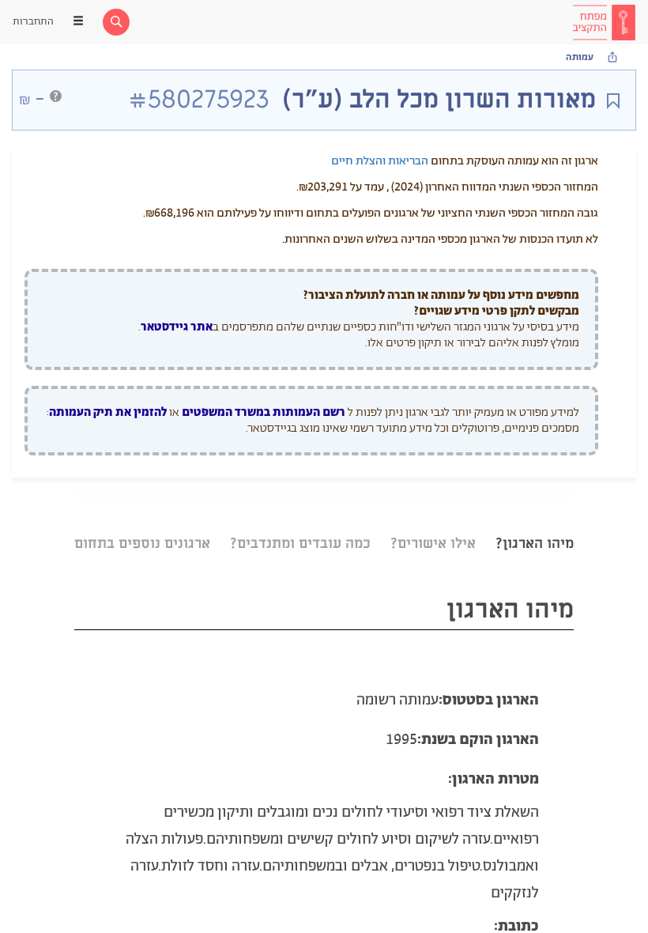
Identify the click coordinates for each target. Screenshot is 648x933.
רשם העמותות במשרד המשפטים (263, 412)
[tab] (534, 523)
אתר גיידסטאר (177, 327)
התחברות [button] (33, 21)
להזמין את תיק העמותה (108, 412)
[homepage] (603, 22)
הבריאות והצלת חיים (379, 161)
